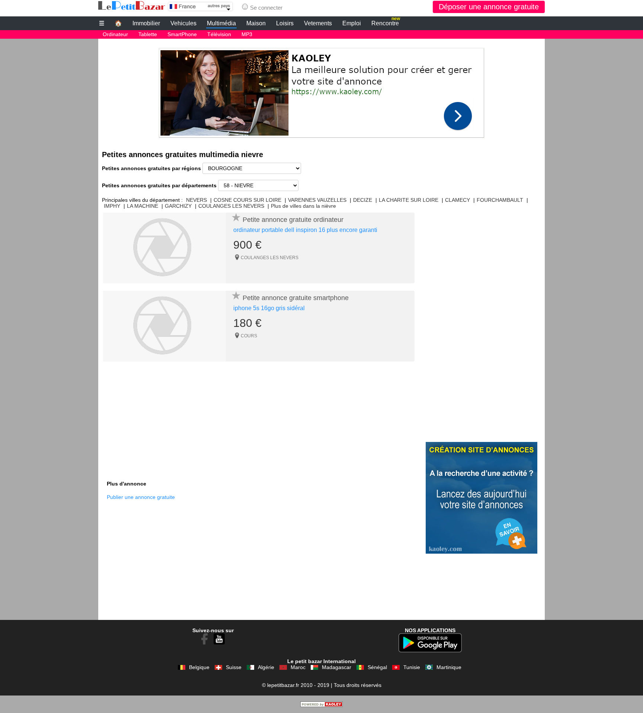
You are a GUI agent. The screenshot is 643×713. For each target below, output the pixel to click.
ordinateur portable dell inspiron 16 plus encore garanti (305, 230)
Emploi (351, 23)
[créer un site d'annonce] (321, 705)
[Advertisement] (321, 91)
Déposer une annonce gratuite (489, 7)
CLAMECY (457, 200)
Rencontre (385, 22)
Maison (256, 23)
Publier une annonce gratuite (141, 497)
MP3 (246, 34)
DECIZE (362, 200)
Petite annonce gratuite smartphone (296, 298)
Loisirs (285, 23)
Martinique (448, 667)
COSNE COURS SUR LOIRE (247, 200)
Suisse (233, 667)
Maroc (298, 667)
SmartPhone (182, 34)
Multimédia (221, 23)
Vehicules (183, 23)
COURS (249, 335)
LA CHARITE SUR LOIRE (408, 200)
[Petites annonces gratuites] (131, 5)
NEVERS (196, 200)
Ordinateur (115, 34)
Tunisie (411, 667)
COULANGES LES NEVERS (231, 206)
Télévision (219, 34)
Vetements (318, 23)
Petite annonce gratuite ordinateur (293, 219)
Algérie (266, 667)
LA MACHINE (142, 206)
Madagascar (336, 667)
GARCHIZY (178, 206)
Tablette (147, 34)
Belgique (199, 667)
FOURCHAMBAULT (500, 200)
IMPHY (112, 206)
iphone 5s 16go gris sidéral (269, 308)
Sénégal (377, 667)
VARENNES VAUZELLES (317, 200)
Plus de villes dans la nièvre (303, 206)
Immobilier (146, 23)
